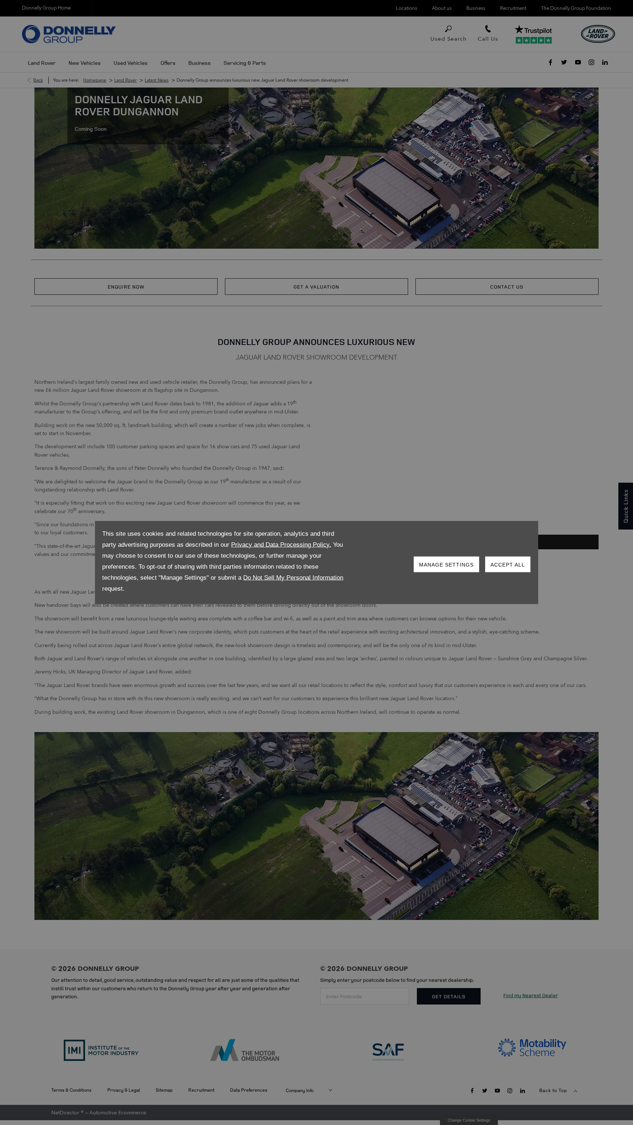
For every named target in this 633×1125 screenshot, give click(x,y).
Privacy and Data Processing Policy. (281, 544)
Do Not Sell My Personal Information (293, 577)
